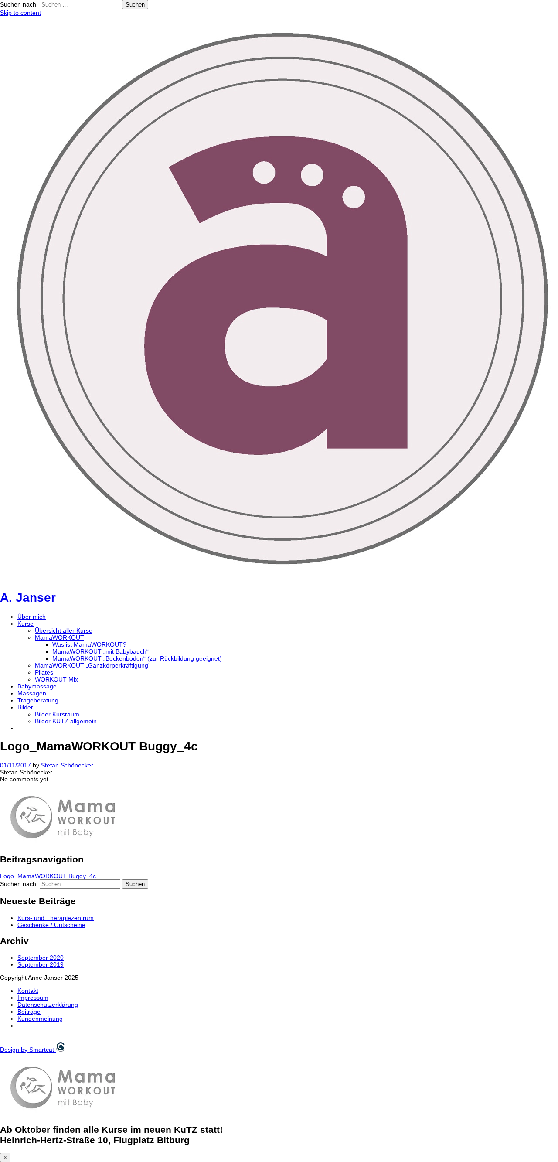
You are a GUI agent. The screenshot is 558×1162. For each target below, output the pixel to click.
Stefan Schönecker (67, 765)
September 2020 (40, 957)
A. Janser (28, 597)
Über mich (31, 616)
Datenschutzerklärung (47, 1004)
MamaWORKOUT (59, 637)
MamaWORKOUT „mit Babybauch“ (100, 651)
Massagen (31, 693)
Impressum (32, 997)
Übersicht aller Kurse (63, 630)
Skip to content (20, 12)
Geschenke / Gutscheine (51, 924)
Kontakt (27, 990)
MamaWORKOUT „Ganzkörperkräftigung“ (92, 665)
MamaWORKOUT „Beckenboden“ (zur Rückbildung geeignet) (137, 658)
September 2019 (40, 964)
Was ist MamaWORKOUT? (89, 644)
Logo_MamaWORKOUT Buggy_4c (48, 875)
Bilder (25, 707)
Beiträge (29, 1011)
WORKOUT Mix (56, 679)
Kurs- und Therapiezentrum (55, 917)
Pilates (44, 672)
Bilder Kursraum (57, 714)
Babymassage (37, 686)
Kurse (25, 623)
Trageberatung (37, 700)
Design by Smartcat (28, 1049)
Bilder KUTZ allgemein (66, 721)
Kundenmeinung (40, 1018)
